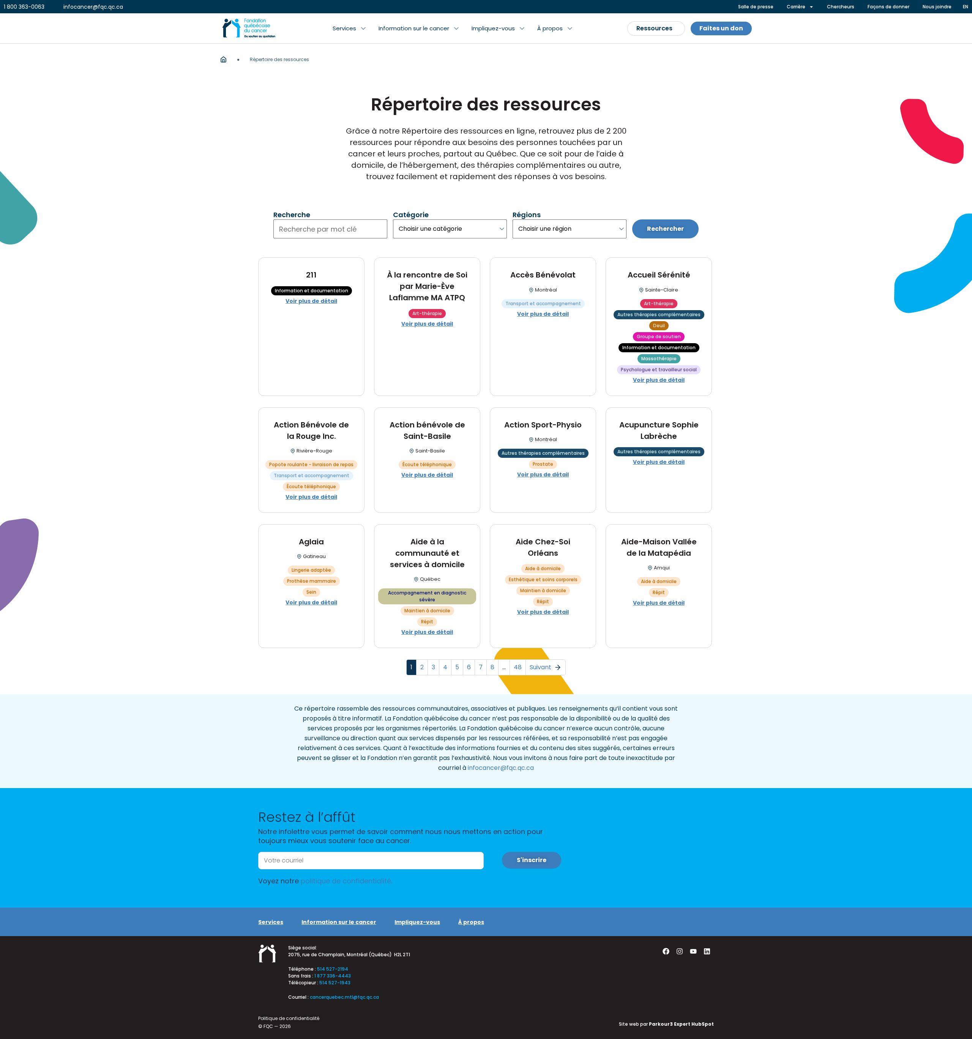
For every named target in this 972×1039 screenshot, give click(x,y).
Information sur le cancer (338, 922)
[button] (349, 28)
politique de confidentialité (346, 881)
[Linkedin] (707, 951)
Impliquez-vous (417, 922)
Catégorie (411, 214)
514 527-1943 (334, 982)
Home (223, 59)
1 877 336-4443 (332, 976)
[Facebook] (666, 951)
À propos (471, 922)
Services (270, 922)
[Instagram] (679, 951)
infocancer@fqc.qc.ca (501, 767)
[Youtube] (693, 951)
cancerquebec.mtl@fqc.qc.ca (344, 997)
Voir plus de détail (311, 301)
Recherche (291, 214)
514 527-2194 (332, 969)
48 (518, 667)
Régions (527, 214)
